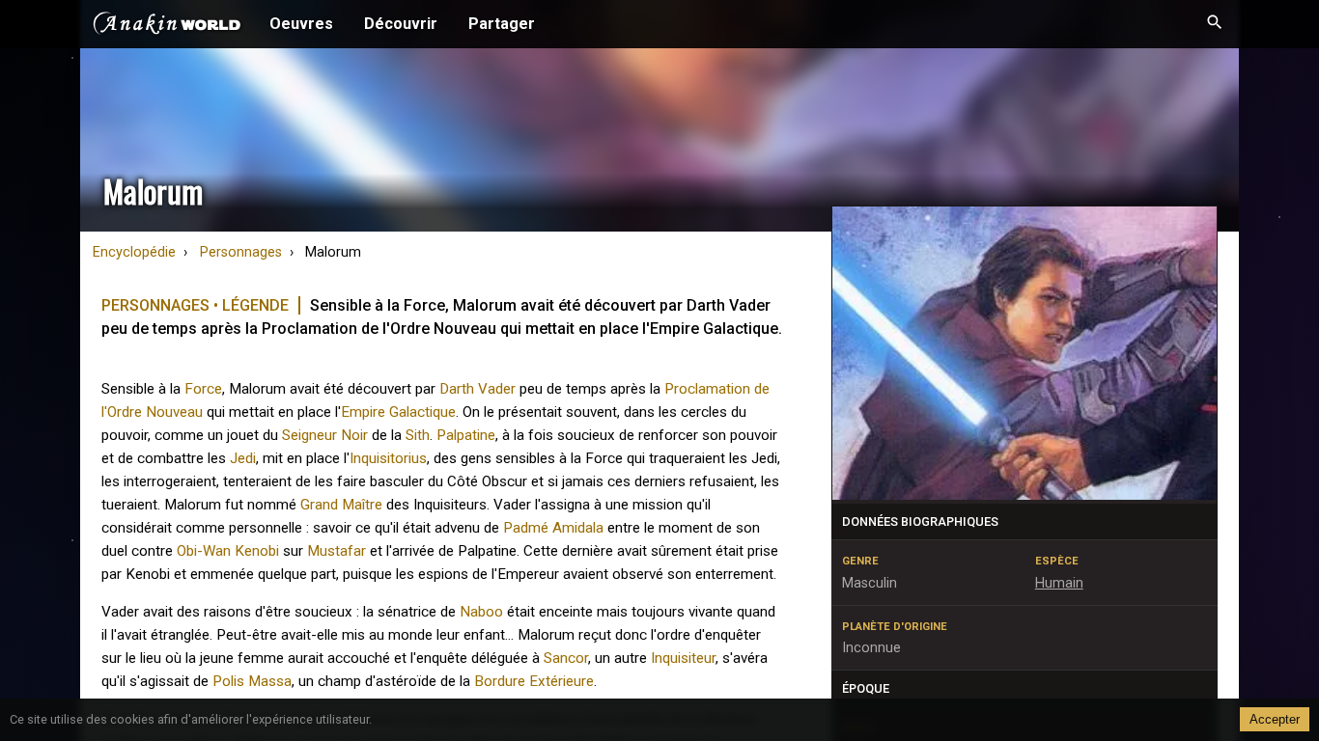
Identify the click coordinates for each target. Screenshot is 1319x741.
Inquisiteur (683, 658)
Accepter (1274, 719)
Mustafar (336, 551)
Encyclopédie (134, 252)
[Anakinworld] (167, 26)
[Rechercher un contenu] (1214, 24)
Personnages (241, 252)
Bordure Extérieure (534, 681)
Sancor (566, 658)
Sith (418, 435)
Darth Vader (477, 389)
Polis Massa (252, 681)
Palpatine (465, 435)
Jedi (243, 458)
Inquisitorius (388, 458)
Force (203, 389)
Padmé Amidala (553, 527)
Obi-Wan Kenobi (228, 551)
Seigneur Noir (325, 435)
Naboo (481, 611)
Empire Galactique (398, 412)
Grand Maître (341, 504)
